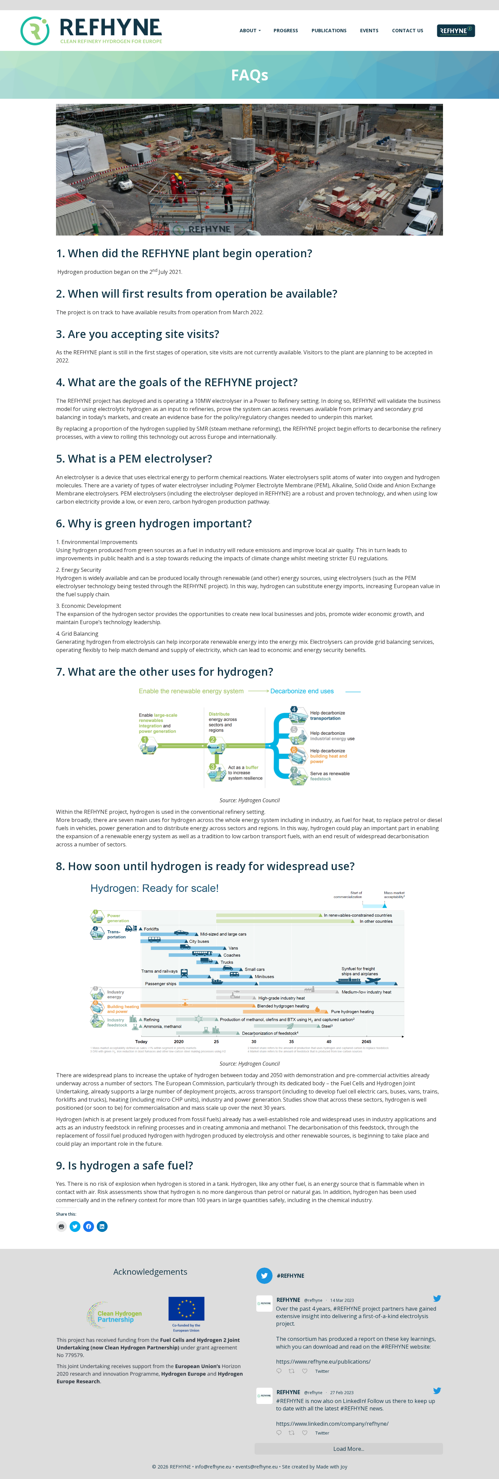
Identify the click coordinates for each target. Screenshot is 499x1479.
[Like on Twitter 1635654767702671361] (307, 1371)
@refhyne (313, 1300)
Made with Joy (331, 1466)
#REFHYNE (347, 1308)
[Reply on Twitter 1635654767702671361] (280, 1371)
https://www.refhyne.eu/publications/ (323, 1361)
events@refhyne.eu (257, 1466)
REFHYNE (288, 1300)
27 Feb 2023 (342, 1393)
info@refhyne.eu (213, 1466)
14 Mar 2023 (342, 1300)
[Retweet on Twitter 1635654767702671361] (293, 1371)
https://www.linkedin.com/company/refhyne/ (332, 1423)
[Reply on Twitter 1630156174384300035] (280, 1433)
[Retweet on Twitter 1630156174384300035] (293, 1433)
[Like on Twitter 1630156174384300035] (307, 1433)
